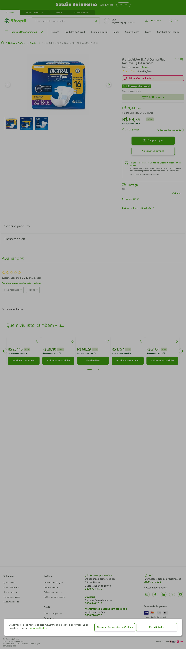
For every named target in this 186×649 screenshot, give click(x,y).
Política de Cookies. (38, 628)
